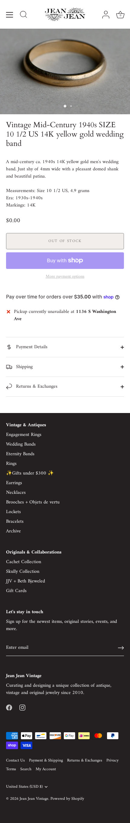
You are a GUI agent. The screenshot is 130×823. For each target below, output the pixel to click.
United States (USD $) (24, 787)
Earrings (14, 483)
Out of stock (65, 241)
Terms (11, 769)
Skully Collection (22, 571)
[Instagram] (22, 707)
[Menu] (9, 14)
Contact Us (15, 760)
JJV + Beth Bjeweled (25, 581)
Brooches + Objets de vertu (33, 502)
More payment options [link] (65, 276)
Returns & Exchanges (36, 386)
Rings (11, 463)
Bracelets (15, 521)
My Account (46, 769)
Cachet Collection (23, 562)
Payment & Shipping (46, 760)
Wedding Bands (21, 444)
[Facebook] (9, 707)
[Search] (23, 15)
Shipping (24, 367)
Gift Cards (16, 591)
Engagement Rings (23, 434)
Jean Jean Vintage (34, 799)
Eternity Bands (20, 454)
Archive (13, 531)
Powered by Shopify (67, 799)
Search (25, 769)
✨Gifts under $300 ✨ (30, 473)
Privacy (112, 760)
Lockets (13, 512)
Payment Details (31, 347)
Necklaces (16, 492)
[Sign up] (121, 648)
